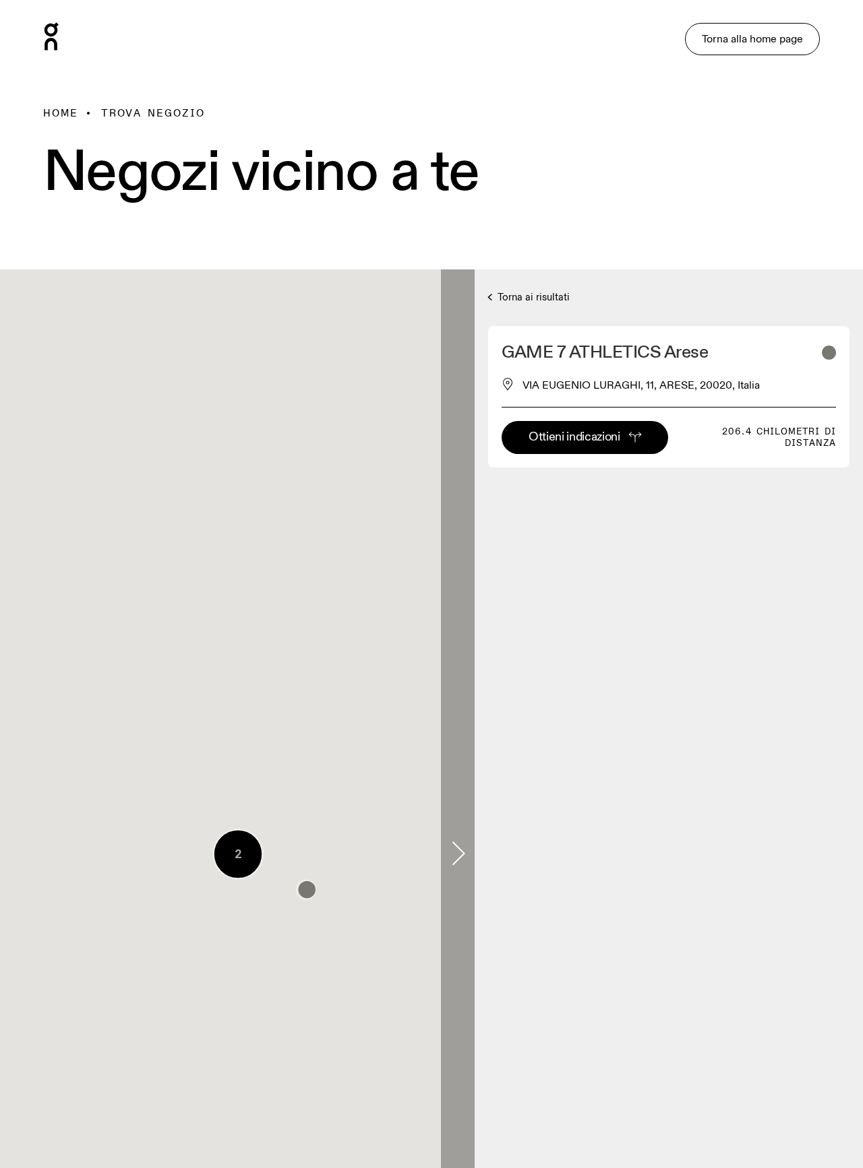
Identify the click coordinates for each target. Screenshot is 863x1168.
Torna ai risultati (533, 297)
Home (60, 113)
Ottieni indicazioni (574, 437)
